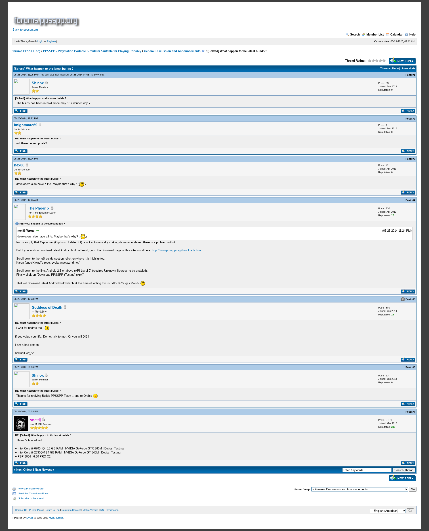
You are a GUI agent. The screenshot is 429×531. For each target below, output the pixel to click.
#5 (413, 299)
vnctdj (100, 74)
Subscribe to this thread (31, 498)
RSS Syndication (109, 510)
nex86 (19, 165)
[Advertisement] (161, 16)
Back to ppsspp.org (25, 29)
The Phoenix (38, 208)
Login (40, 41)
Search (355, 34)
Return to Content (71, 510)
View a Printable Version (31, 488)
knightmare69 (25, 125)
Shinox (38, 83)
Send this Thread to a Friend (33, 493)
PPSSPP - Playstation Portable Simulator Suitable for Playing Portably (92, 51)
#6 (413, 367)
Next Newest (43, 469)
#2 (413, 118)
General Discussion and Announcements (172, 51)
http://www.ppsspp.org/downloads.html (177, 250)
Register (51, 41)
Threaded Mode (389, 68)
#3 (413, 158)
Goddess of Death (47, 307)
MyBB (29, 517)
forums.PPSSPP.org (26, 51)
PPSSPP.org (36, 510)
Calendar (396, 34)
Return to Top (52, 510)
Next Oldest (24, 469)
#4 (413, 200)
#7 (413, 411)
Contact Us (21, 510)
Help (412, 34)
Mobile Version (90, 510)
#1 (413, 74)
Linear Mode (408, 68)
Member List (375, 34)
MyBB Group (56, 517)
